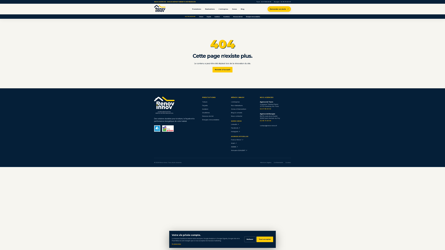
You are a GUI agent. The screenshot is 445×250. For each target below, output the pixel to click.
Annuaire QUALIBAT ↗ (239, 150)
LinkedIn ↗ (235, 124)
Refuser (250, 239)
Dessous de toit (238, 16)
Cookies (288, 162)
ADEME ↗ (234, 147)
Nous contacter (236, 116)
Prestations (196, 9)
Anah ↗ (234, 143)
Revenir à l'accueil (222, 69)
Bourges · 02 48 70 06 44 (282, 2)
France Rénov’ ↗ (237, 140)
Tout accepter (265, 239)
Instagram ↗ (235, 131)
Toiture (201, 16)
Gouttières (226, 16)
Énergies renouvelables (253, 16)
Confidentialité (278, 162)
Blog (242, 9)
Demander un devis (279, 9)
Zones (234, 9)
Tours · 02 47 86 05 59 (263, 2)
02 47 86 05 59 (265, 109)
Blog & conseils (236, 113)
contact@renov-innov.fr (268, 126)
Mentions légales (265, 162)
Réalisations (210, 9)
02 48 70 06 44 (265, 121)
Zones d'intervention (238, 109)
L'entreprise (223, 9)
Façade (209, 16)
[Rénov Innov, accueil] (159, 9)
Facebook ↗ (235, 128)
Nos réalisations (237, 105)
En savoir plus (176, 244)
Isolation (217, 16)
